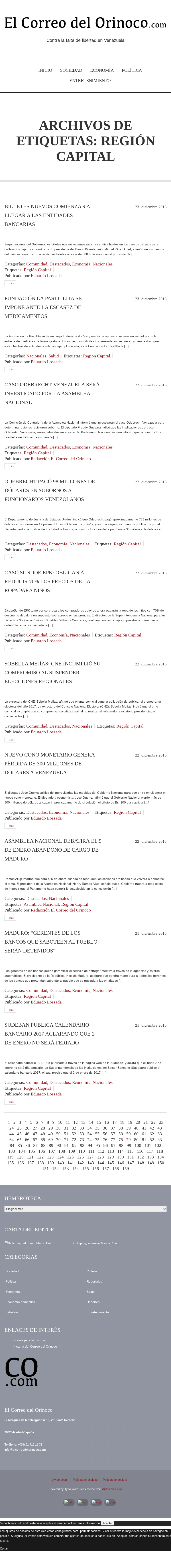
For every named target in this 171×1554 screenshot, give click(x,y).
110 (81, 1151)
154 (75, 1168)
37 (113, 1128)
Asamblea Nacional (41, 904)
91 (66, 1145)
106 (41, 1151)
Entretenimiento (90, 80)
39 (128, 1128)
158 (115, 1168)
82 (152, 1139)
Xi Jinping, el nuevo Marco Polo (95, 1243)
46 (27, 1133)
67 (35, 1139)
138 (40, 1162)
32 (74, 1128)
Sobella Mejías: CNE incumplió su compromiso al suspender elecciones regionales (52, 672)
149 (150, 1162)
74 (89, 1139)
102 (158, 1145)
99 (129, 1145)
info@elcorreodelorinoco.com (25, 1449)
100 (137, 1145)
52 (74, 1133)
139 (50, 1162)
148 (140, 1162)
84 (12, 1145)
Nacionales (103, 263)
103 (11, 1151)
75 (97, 1139)
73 (81, 1139)
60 (136, 1133)
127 (90, 1156)
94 (90, 1145)
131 (130, 1156)
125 (70, 1156)
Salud (54, 355)
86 (27, 1145)
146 (120, 1162)
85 (20, 1145)
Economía (102, 70)
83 (159, 1139)
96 (105, 1145)
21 (145, 1122)
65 (19, 1139)
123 (50, 1156)
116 (140, 1151)
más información (89, 1523)
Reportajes (94, 1281)
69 (50, 1139)
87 (35, 1145)
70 (58, 1139)
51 (66, 1133)
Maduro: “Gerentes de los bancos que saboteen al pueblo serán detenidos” (50, 942)
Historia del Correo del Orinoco (35, 1346)
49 (50, 1133)
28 (43, 1128)
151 (45, 1168)
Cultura (92, 1271)
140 (60, 1162)
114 (120, 1151)
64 (11, 1139)
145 (110, 1162)
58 (120, 1133)
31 (66, 1128)
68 (43, 1139)
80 (136, 1139)
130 (120, 1156)
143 (90, 1162)
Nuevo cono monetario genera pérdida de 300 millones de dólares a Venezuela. (49, 763)
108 (61, 1151)
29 (50, 1128)
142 (80, 1162)
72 (74, 1139)
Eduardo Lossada (46, 275)
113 (111, 1151)
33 (81, 1128)
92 (74, 1145)
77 (113, 1139)
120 (20, 1156)
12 (75, 1122)
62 (152, 1133)
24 (11, 1128)
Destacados (59, 263)
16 (106, 1122)
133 (150, 1156)
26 (27, 1128)
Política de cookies (115, 1479)
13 (83, 1122)
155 (85, 1168)
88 (43, 1145)
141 (70, 1162)
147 (130, 1162)
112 (101, 1151)
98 (121, 1145)
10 (60, 1122)
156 (95, 1168)
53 (81, 1133)
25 (19, 1128)
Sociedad (71, 70)
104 (21, 1151)
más (11, 283)
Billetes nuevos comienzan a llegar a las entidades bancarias (47, 215)
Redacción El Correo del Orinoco (61, 458)
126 (80, 1156)
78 (120, 1139)
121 (30, 1156)
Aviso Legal (59, 1479)
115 (130, 1151)
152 (55, 1168)
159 (125, 1168)
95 (98, 1145)
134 (160, 1156)
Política (132, 70)
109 (71, 1151)
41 (144, 1128)
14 (91, 1122)
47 (35, 1133)
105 (31, 1151)
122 (40, 1156)
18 (122, 1122)
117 (150, 1151)
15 (99, 1122)
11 (68, 1122)
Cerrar (4, 1548)
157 (105, 1168)
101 (148, 1145)
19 (130, 1122)
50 (58, 1133)
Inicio (45, 70)
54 (89, 1133)
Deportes (93, 1302)
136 (20, 1162)
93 (82, 1145)
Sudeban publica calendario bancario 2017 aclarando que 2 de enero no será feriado (49, 1034)
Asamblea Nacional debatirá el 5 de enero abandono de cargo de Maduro (53, 850)
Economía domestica (20, 1302)
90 (59, 1145)
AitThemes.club (112, 1489)
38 (120, 1128)
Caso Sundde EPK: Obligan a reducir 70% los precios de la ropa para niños (47, 581)
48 (43, 1133)
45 (19, 1133)
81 (144, 1139)
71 (66, 1139)
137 (30, 1162)
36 (105, 1128)
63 (159, 1133)
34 (89, 1128)
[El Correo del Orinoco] (85, 23)
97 (113, 1145)
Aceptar (107, 1523)
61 (144, 1133)
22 (153, 1122)
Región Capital (37, 269)
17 (114, 1122)
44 (11, 1133)
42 (152, 1128)
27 (35, 1128)
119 (10, 1156)
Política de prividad (85, 1479)
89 (51, 1145)
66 (27, 1139)
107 (51, 1151)
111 (91, 1151)
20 (138, 1122)
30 (58, 1128)
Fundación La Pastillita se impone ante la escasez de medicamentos (43, 307)
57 (113, 1133)
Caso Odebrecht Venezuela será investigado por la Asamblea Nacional (52, 393)
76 (105, 1139)
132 (140, 1156)
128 (100, 1156)
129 (110, 1156)
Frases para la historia (29, 1340)
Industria (12, 1312)
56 (105, 1133)
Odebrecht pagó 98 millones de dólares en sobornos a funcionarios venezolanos (49, 490)
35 (97, 1128)
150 (160, 1162)
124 (60, 1156)
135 (10, 1162)
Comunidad (36, 263)
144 (100, 1162)
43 (159, 1128)
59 (128, 1133)
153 (65, 1168)
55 (97, 1133)
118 (160, 1151)
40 (136, 1128)
